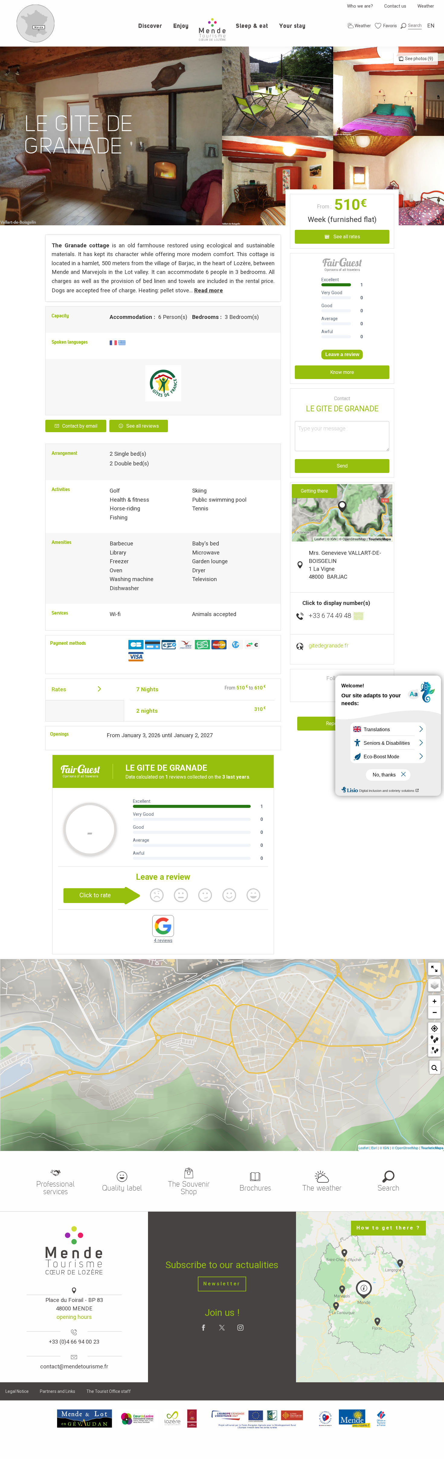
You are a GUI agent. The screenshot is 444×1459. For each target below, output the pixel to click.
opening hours (74, 1317)
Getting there (314, 491)
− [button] (435, 1012)
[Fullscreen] (434, 968)
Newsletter (222, 1284)
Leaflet (363, 1147)
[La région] (257, 1418)
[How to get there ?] (35, 41)
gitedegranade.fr (329, 645)
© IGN (384, 1147)
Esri (374, 1147)
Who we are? (360, 6)
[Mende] (354, 1418)
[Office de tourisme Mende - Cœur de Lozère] (212, 29)
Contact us (395, 6)
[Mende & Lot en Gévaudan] (84, 1418)
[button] (411, 25)
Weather (425, 6)
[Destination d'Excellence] (325, 1418)
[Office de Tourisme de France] (381, 1418)
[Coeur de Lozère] (138, 1418)
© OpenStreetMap (405, 1147)
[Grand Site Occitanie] (192, 1418)
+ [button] (434, 1001)
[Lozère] (173, 1418)
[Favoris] (386, 26)
